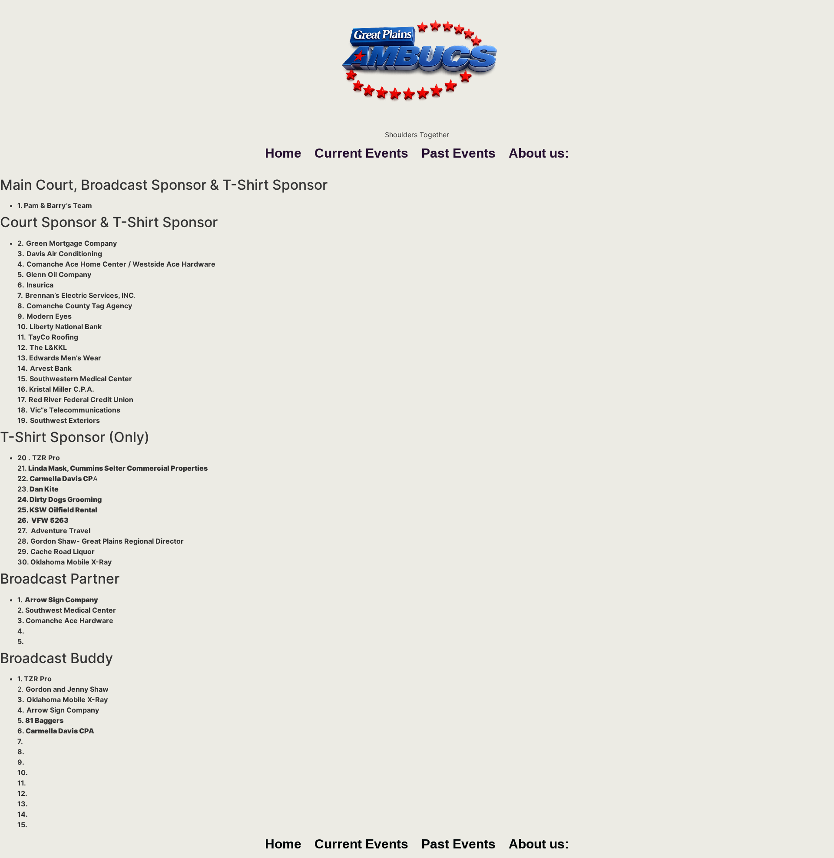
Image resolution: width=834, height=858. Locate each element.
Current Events (361, 153)
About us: (539, 153)
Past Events (458, 153)
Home (283, 153)
